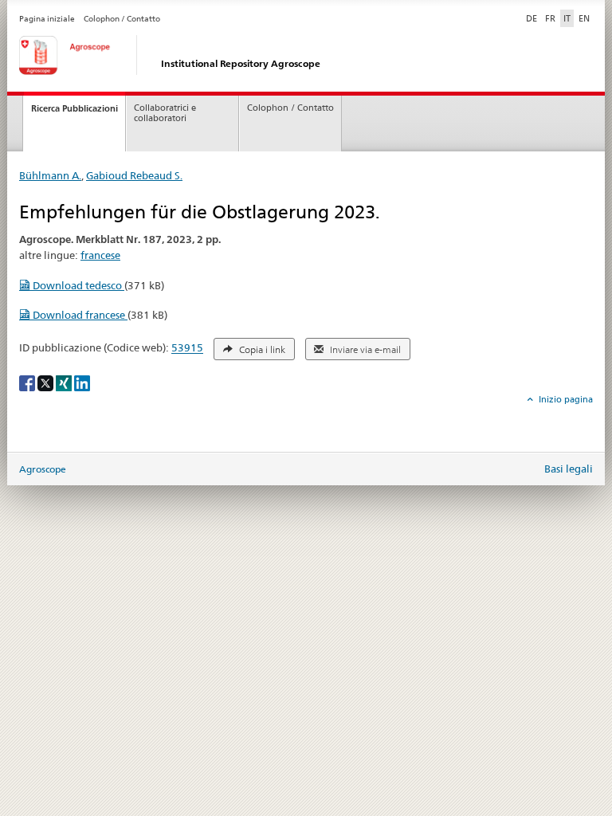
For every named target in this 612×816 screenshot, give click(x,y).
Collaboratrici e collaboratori (165, 113)
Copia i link (261, 349)
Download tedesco (77, 285)
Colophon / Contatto (122, 18)
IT (567, 18)
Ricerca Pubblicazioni (74, 108)
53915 (187, 348)
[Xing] (65, 382)
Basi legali (568, 468)
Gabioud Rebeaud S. (134, 175)
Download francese (79, 314)
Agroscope (42, 469)
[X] (46, 382)
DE (533, 18)
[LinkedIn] (82, 382)
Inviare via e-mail (364, 349)
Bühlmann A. (50, 175)
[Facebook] (28, 382)
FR (550, 18)
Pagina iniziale (47, 18)
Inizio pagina (564, 399)
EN (584, 18)
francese (100, 255)
